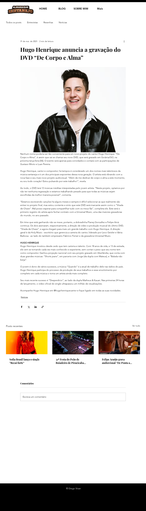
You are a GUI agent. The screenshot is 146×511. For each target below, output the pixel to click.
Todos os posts (13, 22)
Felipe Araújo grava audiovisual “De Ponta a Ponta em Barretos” (116, 361)
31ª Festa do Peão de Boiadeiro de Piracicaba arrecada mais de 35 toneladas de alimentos (70, 361)
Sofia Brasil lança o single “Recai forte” (24, 361)
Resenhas (48, 22)
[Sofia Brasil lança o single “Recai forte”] (26, 342)
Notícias (63, 22)
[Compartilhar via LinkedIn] (35, 307)
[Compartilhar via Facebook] (21, 307)
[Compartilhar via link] (42, 307)
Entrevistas (32, 22)
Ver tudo (136, 325)
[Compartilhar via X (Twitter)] (28, 307)
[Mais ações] (124, 41)
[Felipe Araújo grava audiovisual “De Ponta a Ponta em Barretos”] (119, 342)
